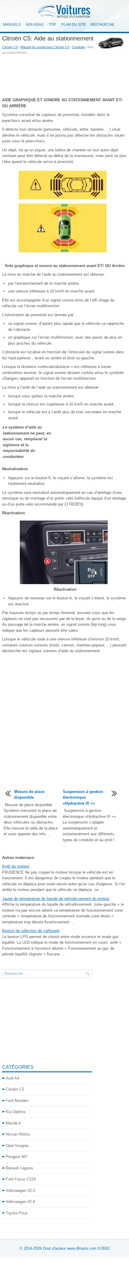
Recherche (102, 24)
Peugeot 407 (17, 1156)
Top (52, 24)
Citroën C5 (10, 47)
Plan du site (73, 24)
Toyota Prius (17, 1213)
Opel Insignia (17, 1145)
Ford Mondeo (17, 1100)
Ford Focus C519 (21, 1179)
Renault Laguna (19, 1168)
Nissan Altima (18, 1134)
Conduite (78, 47)
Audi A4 (12, 1078)
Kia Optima (15, 1111)
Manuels (12, 24)
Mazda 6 (13, 1123)
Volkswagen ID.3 (20, 1190)
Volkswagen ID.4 (20, 1201)
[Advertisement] (64, 76)
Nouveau (35, 24)
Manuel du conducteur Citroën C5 (44, 47)
